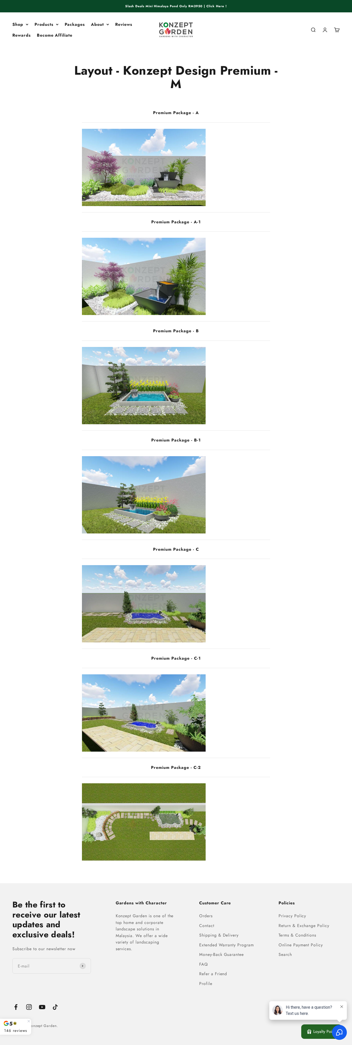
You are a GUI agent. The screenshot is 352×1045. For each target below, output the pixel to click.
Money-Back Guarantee (221, 954)
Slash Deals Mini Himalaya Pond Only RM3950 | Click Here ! (176, 6)
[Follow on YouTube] (42, 1007)
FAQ (203, 964)
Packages (75, 24)
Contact (206, 926)
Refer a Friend (213, 974)
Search (285, 954)
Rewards (21, 35)
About (97, 24)
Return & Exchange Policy (304, 926)
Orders (206, 916)
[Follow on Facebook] (15, 1007)
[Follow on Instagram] (29, 1007)
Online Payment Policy (301, 945)
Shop (17, 24)
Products (44, 24)
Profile (205, 984)
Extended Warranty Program (226, 945)
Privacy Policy (292, 916)
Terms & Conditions (297, 935)
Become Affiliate (54, 35)
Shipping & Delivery (219, 935)
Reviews (123, 24)
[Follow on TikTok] (55, 1007)
